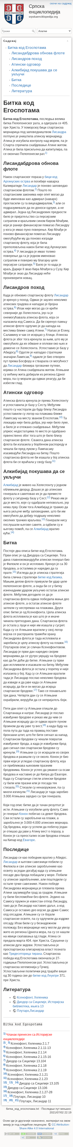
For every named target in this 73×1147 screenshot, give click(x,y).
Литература (21, 91)
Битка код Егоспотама (27, 48)
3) (54, 202)
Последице (21, 85)
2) (36, 189)
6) (15, 307)
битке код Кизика (50, 577)
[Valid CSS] (28, 1137)
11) (53, 461)
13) (43, 519)
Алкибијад (10, 485)
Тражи (34, 31)
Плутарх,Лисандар (30, 1010)
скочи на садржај (60, 3)
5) (34, 263)
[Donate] (28, 1133)
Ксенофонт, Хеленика (32, 997)
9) (31, 355)
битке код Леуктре (46, 975)
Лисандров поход (26, 59)
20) (17, 786)
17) (35, 689)
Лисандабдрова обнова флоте (38, 53)
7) (46, 329)
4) (15, 250)
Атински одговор (26, 64)
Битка (16, 80)
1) (46, 152)
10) (60, 417)
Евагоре (29, 840)
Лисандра (59, 132)
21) (28, 790)
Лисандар (30, 185)
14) (12, 532)
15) (14, 571)
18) (44, 725)
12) (48, 497)
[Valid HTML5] (61, 1133)
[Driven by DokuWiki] (45, 1137)
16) (66, 641)
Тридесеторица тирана (25, 953)
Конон (23, 813)
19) (17, 751)
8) (17, 351)
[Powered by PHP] (45, 1133)
